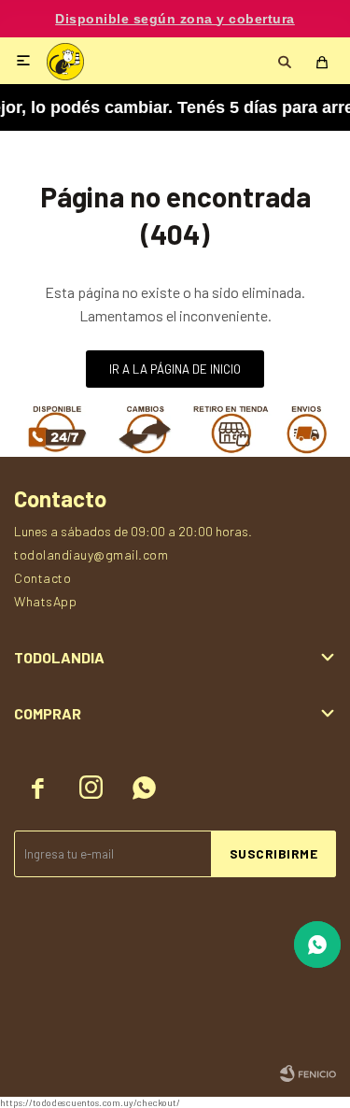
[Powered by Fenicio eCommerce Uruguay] (308, 1073)
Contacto (42, 578)
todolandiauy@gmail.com (91, 554)
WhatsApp (45, 601)
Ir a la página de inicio (175, 369)
